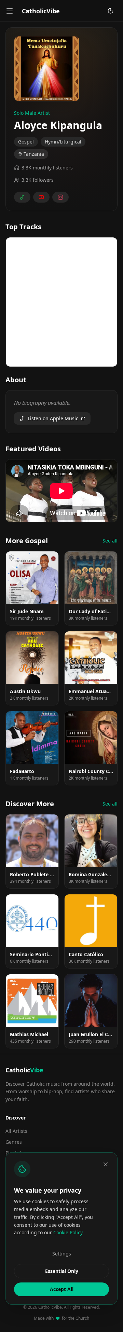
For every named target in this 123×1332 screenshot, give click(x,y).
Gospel (26, 141)
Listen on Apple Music (53, 418)
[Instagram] (60, 197)
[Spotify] (22, 197)
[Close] (105, 1164)
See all (110, 540)
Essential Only (61, 1271)
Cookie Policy (67, 1232)
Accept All (61, 1289)
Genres (13, 1142)
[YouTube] (41, 197)
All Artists (16, 1131)
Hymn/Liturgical (63, 141)
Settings (61, 1253)
